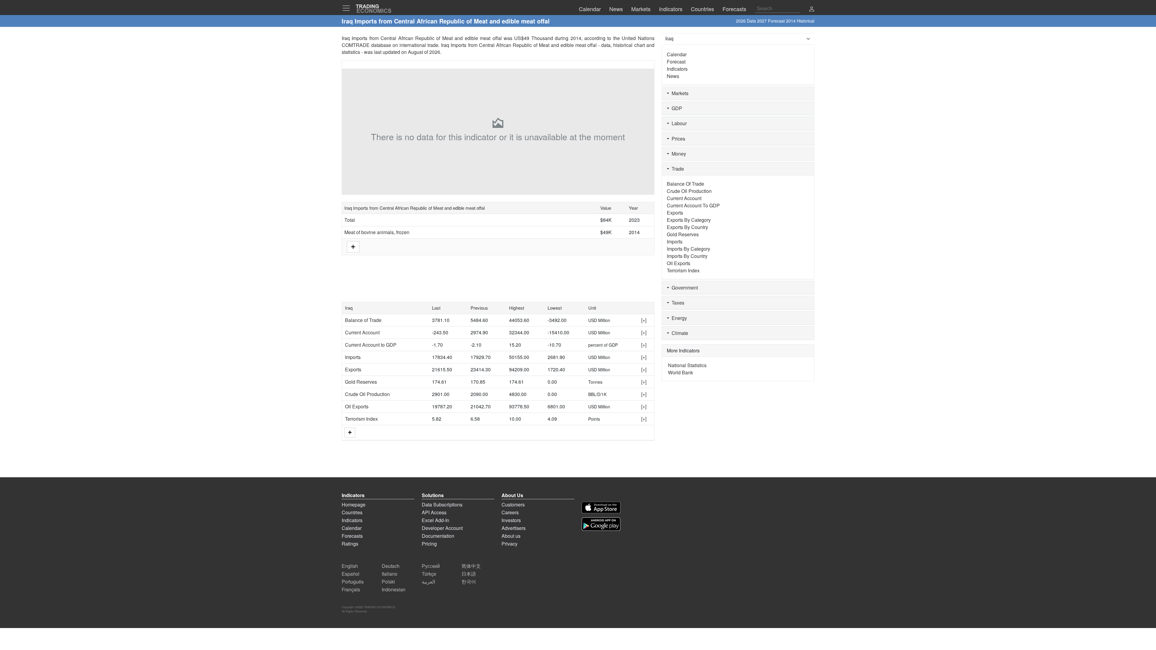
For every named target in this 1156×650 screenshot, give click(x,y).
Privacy (509, 543)
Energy (678, 317)
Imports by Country (687, 255)
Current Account (362, 332)
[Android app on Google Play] (601, 524)
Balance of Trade (363, 320)
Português (353, 581)
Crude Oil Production (367, 394)
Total (349, 219)
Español (350, 573)
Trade (676, 168)
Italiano (389, 573)
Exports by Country (687, 227)
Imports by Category (688, 248)
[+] (643, 320)
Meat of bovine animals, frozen (376, 232)
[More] (349, 433)
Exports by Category (689, 219)
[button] (811, 9)
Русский (431, 565)
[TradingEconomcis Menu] (348, 8)
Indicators (677, 68)
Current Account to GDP (370, 344)
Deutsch (390, 565)
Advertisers (514, 528)
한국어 (468, 581)
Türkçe (429, 573)
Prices (677, 138)
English (350, 565)
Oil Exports (356, 406)
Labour (678, 123)
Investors (511, 520)
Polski (388, 581)
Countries (352, 512)
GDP (675, 108)
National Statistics (687, 365)
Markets (678, 93)
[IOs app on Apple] (601, 507)
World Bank (680, 372)
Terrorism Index (361, 418)
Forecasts (352, 535)
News (673, 76)
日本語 (468, 573)
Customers (513, 504)
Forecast (676, 61)
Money (677, 153)
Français (351, 589)
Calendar (677, 54)
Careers (510, 512)
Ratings (350, 543)
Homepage (353, 504)
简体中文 (471, 565)
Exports (353, 369)
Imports (353, 357)
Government (683, 287)
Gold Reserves (361, 381)
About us (511, 535)
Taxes (676, 302)
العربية (428, 581)
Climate (678, 333)
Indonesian (394, 589)
